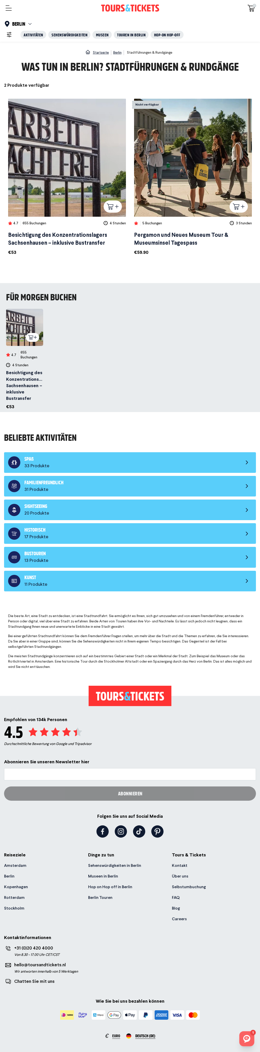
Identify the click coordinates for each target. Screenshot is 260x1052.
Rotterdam (14, 897)
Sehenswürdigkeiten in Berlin (114, 865)
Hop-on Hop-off (167, 34)
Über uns (180, 876)
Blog (176, 908)
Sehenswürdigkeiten (69, 34)
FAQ (176, 897)
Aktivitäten (33, 34)
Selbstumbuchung (189, 886)
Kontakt (179, 865)
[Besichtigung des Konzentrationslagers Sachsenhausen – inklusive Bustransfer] (67, 177)
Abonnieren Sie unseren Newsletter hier (46, 762)
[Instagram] (121, 831)
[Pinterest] (157, 831)
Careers (179, 919)
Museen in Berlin (103, 876)
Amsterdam (15, 865)
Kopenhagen (16, 886)
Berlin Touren (100, 897)
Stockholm (14, 908)
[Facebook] (102, 831)
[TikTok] (139, 831)
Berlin (9, 876)
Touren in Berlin (131, 34)
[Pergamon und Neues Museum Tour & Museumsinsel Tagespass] (193, 177)
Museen (102, 34)
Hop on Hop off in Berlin (110, 886)
